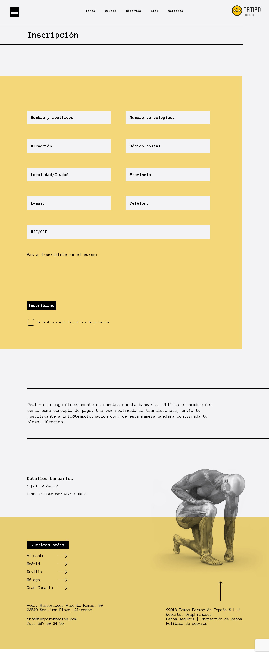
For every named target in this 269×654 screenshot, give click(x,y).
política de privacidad (92, 322)
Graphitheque (199, 614)
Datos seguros (180, 619)
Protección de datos (221, 619)
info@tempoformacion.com (90, 416)
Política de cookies (186, 623)
